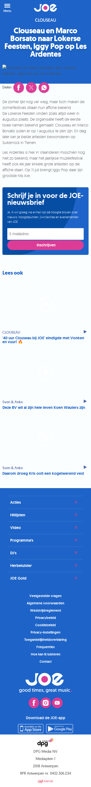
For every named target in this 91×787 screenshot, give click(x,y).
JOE (45, 8)
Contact (46, 661)
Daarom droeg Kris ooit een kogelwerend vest (43, 473)
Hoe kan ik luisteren (45, 654)
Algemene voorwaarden (45, 603)
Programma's (21, 540)
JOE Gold (18, 578)
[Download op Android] (59, 731)
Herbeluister (21, 565)
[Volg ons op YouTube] (57, 703)
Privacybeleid (45, 618)
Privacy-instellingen (45, 632)
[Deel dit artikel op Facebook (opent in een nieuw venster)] (18, 87)
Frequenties (45, 647)
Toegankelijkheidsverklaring (45, 639)
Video (15, 527)
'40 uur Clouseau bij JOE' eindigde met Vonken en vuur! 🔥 (43, 340)
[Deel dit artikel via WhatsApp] (44, 87)
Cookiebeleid (45, 625)
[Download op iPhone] (30, 731)
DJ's (13, 552)
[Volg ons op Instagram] (45, 703)
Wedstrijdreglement (45, 610)
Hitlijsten (17, 515)
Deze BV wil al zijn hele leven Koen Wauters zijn (43, 408)
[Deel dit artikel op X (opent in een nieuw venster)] (31, 87)
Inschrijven (46, 245)
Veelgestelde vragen (45, 596)
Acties (15, 502)
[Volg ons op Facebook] (34, 703)
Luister (81, 7)
